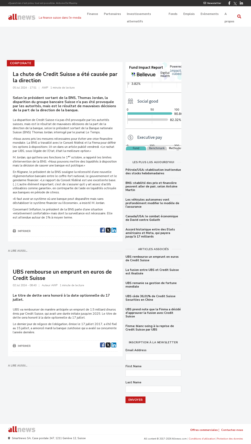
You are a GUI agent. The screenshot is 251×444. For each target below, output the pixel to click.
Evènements (210, 14)
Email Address (136, 350)
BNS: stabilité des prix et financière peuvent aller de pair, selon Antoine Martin (151, 186)
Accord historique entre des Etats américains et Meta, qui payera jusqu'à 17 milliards (150, 233)
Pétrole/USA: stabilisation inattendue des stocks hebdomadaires (153, 171)
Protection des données (230, 438)
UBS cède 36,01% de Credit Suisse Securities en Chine (151, 297)
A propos (229, 14)
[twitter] (108, 229)
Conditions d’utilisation (202, 438)
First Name (134, 366)
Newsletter (214, 3)
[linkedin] (113, 229)
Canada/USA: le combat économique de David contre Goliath (152, 218)
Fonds (173, 14)
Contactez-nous (232, 430)
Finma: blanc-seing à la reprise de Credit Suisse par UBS (150, 327)
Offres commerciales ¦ (204, 430)
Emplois (189, 14)
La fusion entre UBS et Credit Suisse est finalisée (152, 271)
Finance (92, 14)
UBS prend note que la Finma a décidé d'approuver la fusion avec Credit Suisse (153, 313)
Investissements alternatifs (139, 14)
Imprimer (24, 231)
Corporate (20, 63)
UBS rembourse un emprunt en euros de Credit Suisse (152, 258)
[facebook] (102, 229)
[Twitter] (235, 3)
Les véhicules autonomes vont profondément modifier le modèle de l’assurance (152, 203)
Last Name (133, 382)
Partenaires (112, 14)
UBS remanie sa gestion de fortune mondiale (151, 284)
